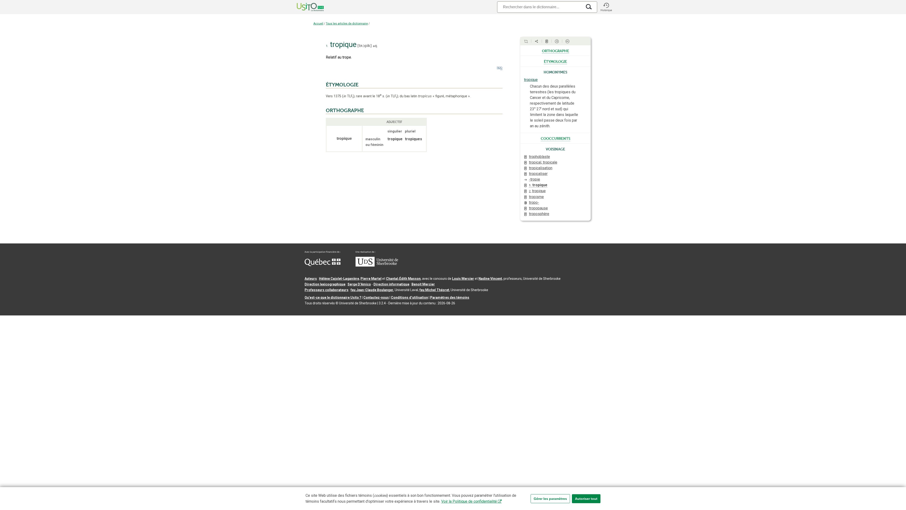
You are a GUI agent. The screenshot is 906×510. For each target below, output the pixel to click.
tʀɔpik (364, 45)
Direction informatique (391, 284)
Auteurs (311, 278)
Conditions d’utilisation (409, 297)
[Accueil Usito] (305, 7)
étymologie (555, 61)
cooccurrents (555, 138)
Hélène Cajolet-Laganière (339, 278)
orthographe (555, 50)
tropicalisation (540, 168)
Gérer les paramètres (550, 499)
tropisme (536, 197)
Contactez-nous (376, 297)
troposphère (539, 214)
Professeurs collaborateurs (326, 290)
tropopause (538, 208)
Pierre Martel (371, 278)
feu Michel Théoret (434, 290)
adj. (375, 46)
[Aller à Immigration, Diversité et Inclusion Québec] (322, 265)
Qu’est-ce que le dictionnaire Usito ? (333, 297)
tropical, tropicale (543, 162)
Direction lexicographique (325, 284)
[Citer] (526, 41)
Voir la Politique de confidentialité (469, 501)
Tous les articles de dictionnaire (347, 23)
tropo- (534, 202)
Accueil (318, 23)
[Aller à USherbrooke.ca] (377, 265)
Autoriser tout (586, 499)
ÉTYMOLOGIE (342, 85)
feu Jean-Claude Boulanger (372, 290)
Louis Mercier (463, 278)
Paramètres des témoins (449, 297)
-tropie (534, 179)
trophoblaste (539, 156)
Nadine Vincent (490, 278)
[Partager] (536, 41)
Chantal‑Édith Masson (403, 278)
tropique (531, 79)
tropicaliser (538, 173)
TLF (348, 96)
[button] (606, 7)
